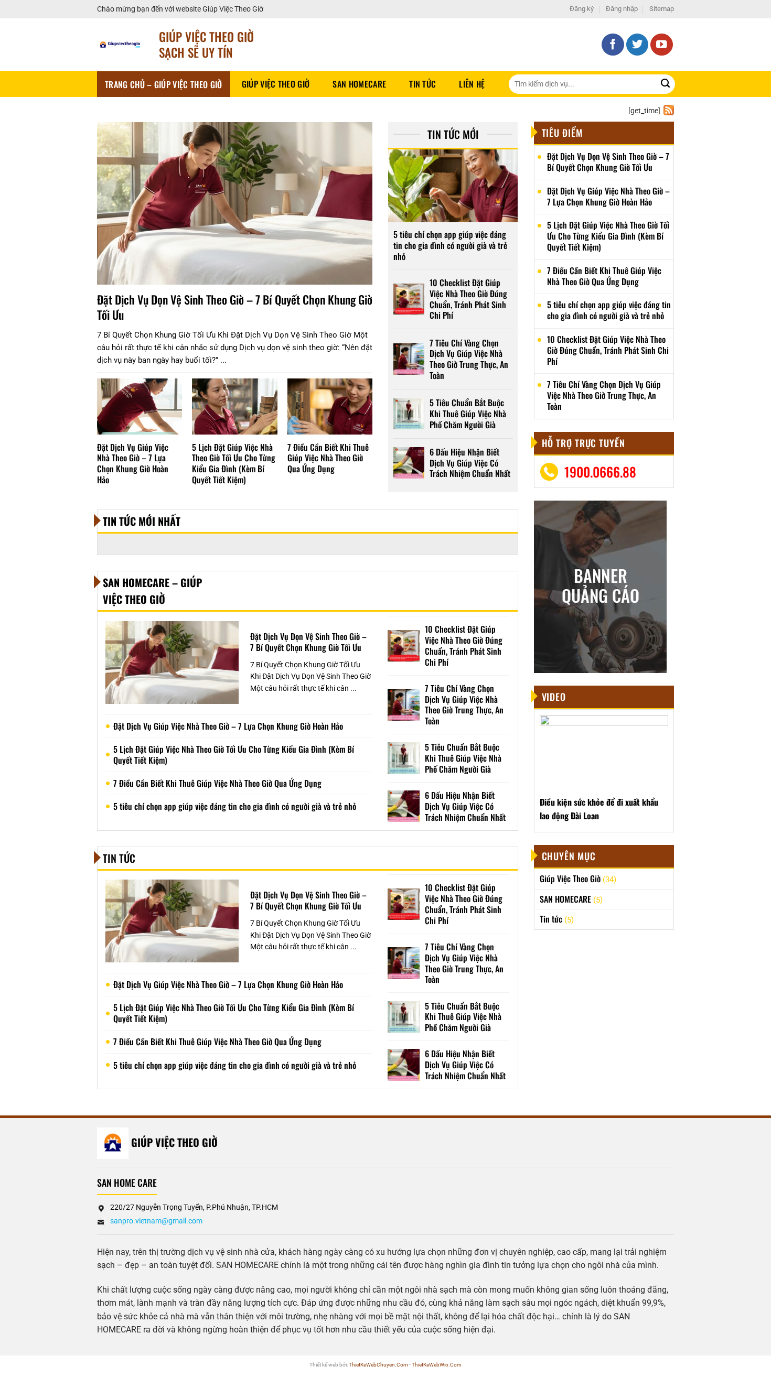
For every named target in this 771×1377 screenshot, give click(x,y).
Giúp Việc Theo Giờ (276, 84)
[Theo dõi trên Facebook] (613, 45)
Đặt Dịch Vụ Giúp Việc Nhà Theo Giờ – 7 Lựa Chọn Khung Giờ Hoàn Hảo (132, 463)
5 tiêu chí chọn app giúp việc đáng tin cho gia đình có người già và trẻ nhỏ (450, 245)
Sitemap (661, 9)
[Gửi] (665, 84)
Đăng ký (582, 9)
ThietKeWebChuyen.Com (378, 1365)
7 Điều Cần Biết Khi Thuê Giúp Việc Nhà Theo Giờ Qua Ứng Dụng (328, 458)
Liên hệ (472, 84)
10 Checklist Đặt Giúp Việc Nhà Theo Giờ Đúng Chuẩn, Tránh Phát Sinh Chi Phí (468, 299)
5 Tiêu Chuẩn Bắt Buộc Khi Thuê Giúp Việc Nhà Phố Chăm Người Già (468, 413)
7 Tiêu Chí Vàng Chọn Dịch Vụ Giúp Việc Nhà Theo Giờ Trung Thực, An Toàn (469, 359)
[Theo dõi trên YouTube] (661, 45)
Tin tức (422, 84)
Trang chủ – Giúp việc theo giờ (163, 84)
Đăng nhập (622, 9)
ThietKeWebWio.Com (437, 1365)
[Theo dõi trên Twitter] (637, 45)
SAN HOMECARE (359, 84)
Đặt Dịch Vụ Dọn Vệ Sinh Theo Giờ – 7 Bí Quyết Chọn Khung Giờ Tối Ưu (234, 307)
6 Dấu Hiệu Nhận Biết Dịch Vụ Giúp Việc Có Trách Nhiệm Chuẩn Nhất (470, 463)
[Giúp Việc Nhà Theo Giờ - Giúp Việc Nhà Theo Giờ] (120, 44)
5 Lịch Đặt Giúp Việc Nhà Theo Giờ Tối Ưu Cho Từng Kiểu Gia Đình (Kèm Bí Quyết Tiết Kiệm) (233, 463)
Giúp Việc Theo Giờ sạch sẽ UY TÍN (206, 44)
